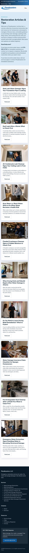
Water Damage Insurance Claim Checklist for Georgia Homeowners (14, 362)
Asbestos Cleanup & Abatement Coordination (16, 489)
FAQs (10, 3)
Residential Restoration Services (12, 497)
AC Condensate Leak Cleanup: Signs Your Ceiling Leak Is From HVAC (14, 166)
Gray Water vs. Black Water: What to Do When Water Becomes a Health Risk (13, 205)
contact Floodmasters (17, 59)
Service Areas (4, 3)
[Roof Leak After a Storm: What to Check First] (14, 115)
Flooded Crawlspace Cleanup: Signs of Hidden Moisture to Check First (13, 243)
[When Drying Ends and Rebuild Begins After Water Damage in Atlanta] (14, 270)
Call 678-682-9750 (10, 540)
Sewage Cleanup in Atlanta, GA (12, 490)
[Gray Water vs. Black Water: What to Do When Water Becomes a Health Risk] (14, 192)
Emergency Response (9, 522)
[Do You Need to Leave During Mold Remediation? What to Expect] (14, 309)
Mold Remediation (9, 487)
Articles (6, 523)
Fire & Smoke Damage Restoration (13, 492)
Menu (26, 8)
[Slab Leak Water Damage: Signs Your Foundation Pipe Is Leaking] (14, 77)
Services (6, 510)
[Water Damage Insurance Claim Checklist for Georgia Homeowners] (14, 349)
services (3, 59)
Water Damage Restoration (11, 485)
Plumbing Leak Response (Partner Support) (15, 494)
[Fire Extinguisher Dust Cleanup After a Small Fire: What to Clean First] (14, 389)
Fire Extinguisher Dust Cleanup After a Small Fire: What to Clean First (14, 401)
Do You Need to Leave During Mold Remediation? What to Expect (13, 322)
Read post (7, 101)
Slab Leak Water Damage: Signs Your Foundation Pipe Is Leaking (14, 89)
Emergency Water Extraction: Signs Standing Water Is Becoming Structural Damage (13, 441)
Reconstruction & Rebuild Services (13, 495)
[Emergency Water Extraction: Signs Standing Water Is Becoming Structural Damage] (14, 428)
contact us (4, 51)
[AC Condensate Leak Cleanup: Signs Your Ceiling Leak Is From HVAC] (14, 153)
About (5, 508)
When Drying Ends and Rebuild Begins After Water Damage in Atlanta (14, 283)
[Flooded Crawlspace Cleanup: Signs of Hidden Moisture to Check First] (14, 230)
